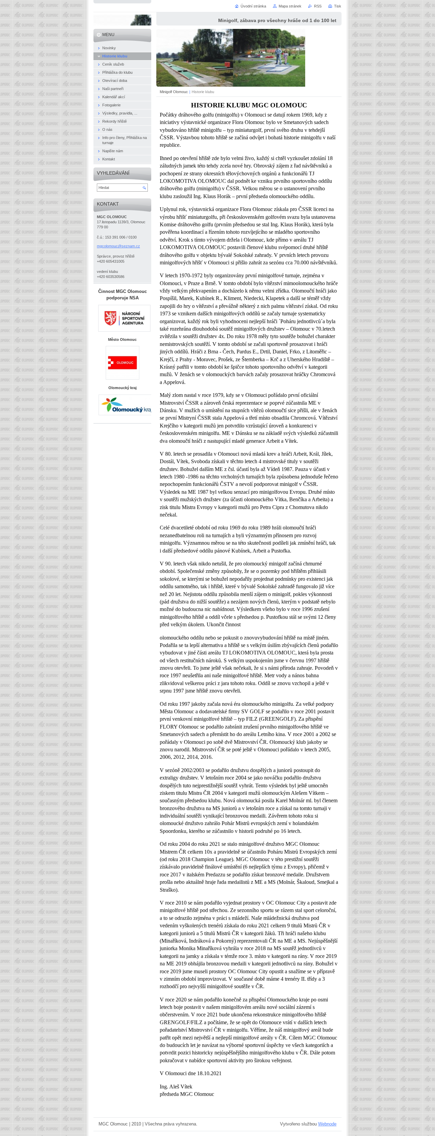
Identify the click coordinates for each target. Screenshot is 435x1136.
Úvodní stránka (253, 6)
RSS (317, 6)
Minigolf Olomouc (174, 92)
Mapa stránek (290, 6)
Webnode (327, 1123)
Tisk (337, 6)
